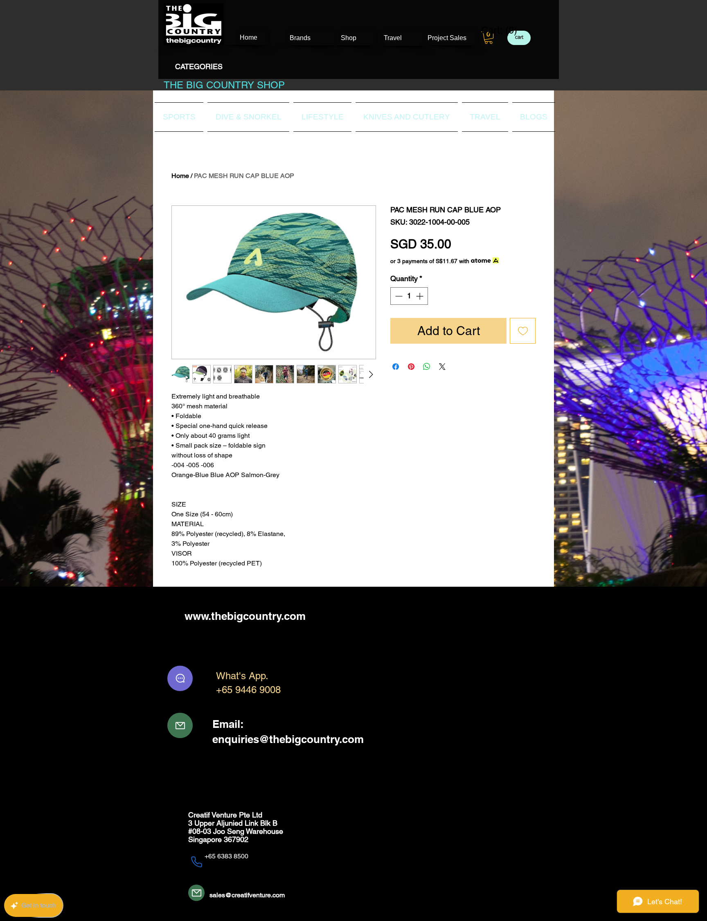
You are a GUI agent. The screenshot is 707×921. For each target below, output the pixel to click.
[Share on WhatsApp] (427, 367)
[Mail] (180, 725)
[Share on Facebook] (396, 367)
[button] (488, 38)
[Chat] (180, 678)
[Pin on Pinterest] (411, 367)
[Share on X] (442, 367)
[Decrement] (398, 296)
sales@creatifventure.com (247, 895)
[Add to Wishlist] (523, 331)
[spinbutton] (409, 296)
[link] (494, 30)
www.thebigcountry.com (245, 616)
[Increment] (420, 296)
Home (180, 176)
